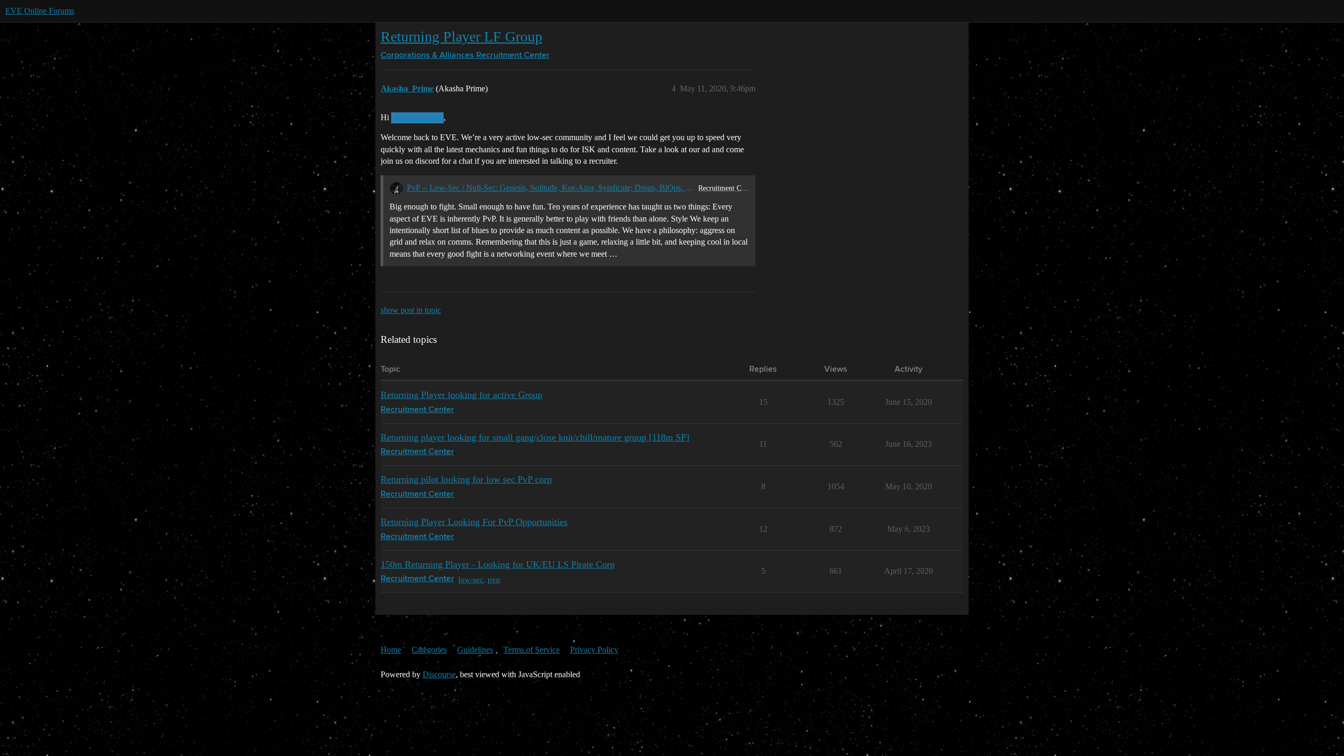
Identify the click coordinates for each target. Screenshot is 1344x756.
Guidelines (475, 649)
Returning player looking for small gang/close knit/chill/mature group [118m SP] (535, 437)
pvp (494, 579)
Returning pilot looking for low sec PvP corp (466, 479)
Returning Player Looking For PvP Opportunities (474, 522)
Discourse (439, 674)
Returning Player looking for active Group (461, 395)
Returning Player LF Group (461, 36)
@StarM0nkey (417, 117)
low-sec (471, 579)
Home (391, 649)
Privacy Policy (594, 649)
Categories (429, 649)
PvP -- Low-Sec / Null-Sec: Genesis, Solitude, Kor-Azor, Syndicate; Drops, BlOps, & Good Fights (550, 187)
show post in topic (411, 310)
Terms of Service (531, 649)
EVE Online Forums (39, 10)
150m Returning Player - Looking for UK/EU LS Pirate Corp (498, 564)
